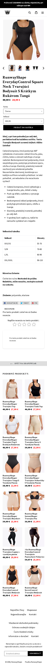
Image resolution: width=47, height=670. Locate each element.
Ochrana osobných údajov (23, 627)
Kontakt (32, 614)
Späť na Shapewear (25, 363)
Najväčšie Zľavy (17, 610)
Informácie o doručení (18, 636)
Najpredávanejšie (18, 614)
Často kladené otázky (23, 631)
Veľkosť (6, 116)
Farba (5, 106)
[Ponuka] (43, 12)
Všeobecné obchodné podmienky (23, 623)
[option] (12, 68)
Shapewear (32, 610)
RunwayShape (16, 662)
